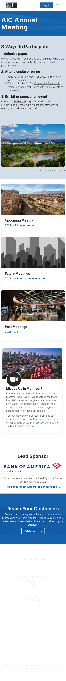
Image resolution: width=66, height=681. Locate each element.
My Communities (33, 609)
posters (54, 422)
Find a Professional (33, 630)
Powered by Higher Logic (33, 677)
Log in (46, 5)
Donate (33, 624)
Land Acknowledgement (33, 646)
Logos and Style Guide (33, 652)
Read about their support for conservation (31, 486)
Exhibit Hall (20, 101)
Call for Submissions (24, 58)
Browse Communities (33, 612)
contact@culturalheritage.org (33, 595)
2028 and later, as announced (23, 278)
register (50, 407)
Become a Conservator (33, 633)
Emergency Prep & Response (33, 636)
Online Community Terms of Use (33, 649)
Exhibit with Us (33, 531)
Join (33, 621)
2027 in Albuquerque (17, 225)
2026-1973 (11, 331)
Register (51, 76)
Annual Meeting (33, 627)
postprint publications (34, 422)
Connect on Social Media (33, 655)
